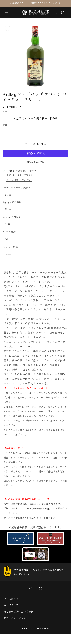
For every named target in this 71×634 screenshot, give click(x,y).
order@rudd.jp (41, 508)
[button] (7, 12)
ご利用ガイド (11, 598)
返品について (11, 605)
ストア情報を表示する (19, 180)
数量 (5, 125)
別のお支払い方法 (35, 161)
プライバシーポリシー (16, 617)
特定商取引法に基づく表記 (19, 611)
